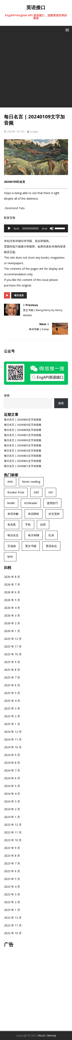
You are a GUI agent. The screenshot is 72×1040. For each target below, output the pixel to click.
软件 (10, 557)
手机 (28, 524)
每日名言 (19, 295)
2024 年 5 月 (12, 786)
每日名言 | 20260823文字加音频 (22, 455)
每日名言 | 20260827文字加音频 (22, 435)
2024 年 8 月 (12, 763)
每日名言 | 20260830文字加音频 (22, 419)
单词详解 (13, 514)
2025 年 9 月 (12, 662)
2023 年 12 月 (13, 824)
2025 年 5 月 (12, 693)
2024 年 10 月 (13, 747)
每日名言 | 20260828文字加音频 (22, 430)
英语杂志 (51, 546)
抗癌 (43, 524)
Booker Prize (15, 492)
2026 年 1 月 (12, 631)
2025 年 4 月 (12, 701)
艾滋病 (11, 546)
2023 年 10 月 (13, 840)
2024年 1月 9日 (16, 131)
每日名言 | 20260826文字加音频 (22, 440)
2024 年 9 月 (12, 755)
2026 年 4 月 (12, 608)
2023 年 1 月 (12, 910)
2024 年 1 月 (12, 817)
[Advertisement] (36, 71)
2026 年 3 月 (12, 615)
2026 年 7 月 (12, 584)
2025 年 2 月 (12, 716)
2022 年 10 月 (13, 933)
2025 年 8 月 (12, 670)
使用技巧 (52, 503)
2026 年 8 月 (12, 577)
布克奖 (11, 524)
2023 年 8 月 (12, 855)
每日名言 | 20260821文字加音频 (22, 466)
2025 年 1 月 (12, 724)
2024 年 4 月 (12, 793)
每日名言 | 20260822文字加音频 (22, 461)
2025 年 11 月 (13, 646)
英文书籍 (30, 546)
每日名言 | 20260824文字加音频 (22, 450)
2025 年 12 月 (13, 639)
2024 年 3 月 (12, 801)
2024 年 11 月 (13, 739)
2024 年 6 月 (12, 778)
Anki (10, 481)
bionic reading (31, 481)
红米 (51, 535)
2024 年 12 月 (13, 732)
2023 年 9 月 (12, 848)
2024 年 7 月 (12, 770)
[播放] (9, 228)
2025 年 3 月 (12, 708)
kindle (11, 503)
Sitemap (51, 1035)
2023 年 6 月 (12, 871)
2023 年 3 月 (12, 894)
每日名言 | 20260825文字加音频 (22, 445)
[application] (36, 228)
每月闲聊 (33, 535)
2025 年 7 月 (12, 677)
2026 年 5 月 (12, 600)
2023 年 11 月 (13, 832)
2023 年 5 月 (12, 879)
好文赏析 (54, 514)
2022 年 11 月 (13, 925)
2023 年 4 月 (12, 886)
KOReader (30, 503)
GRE (36, 492)
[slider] (60, 228)
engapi (34, 131)
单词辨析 (33, 514)
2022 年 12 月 (13, 917)
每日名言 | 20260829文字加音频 (22, 424)
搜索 (7, 395)
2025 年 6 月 (12, 685)
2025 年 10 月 (13, 654)
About (41, 1035)
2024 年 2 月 (12, 809)
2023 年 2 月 (12, 902)
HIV (50, 492)
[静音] (52, 228)
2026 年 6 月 (12, 592)
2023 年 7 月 (12, 863)
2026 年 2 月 (12, 623)
